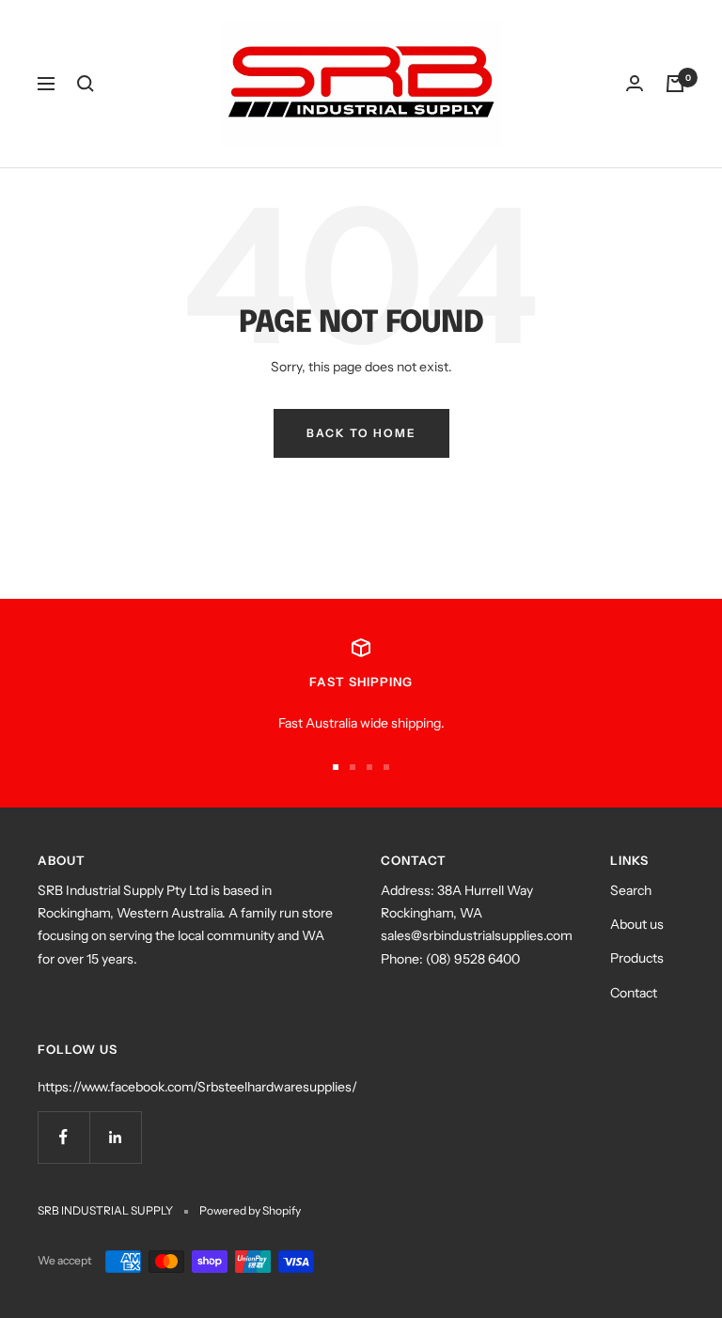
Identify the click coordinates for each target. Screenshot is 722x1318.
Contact (633, 992)
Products (637, 957)
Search (630, 890)
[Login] (634, 83)
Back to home (361, 433)
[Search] (85, 83)
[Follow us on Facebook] (63, 1137)
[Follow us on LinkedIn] (115, 1137)
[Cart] (675, 83)
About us (637, 924)
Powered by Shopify (250, 1210)
